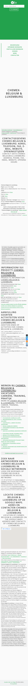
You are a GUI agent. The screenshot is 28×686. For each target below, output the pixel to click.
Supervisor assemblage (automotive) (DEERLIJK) (15, 430)
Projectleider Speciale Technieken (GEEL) (13, 433)
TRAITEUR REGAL (6, 558)
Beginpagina (14, 45)
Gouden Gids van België (10, 682)
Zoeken (14, 51)
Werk (15, 53)
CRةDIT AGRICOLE (12, 555)
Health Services (13, 133)
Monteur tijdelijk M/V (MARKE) (10, 426)
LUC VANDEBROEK (15, 556)
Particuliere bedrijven (15, 49)
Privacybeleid (13, 683)
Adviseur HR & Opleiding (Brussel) (11, 435)
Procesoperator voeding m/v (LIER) (11, 417)
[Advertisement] (14, 25)
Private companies (5, 133)
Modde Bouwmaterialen (14, 561)
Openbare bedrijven (15, 47)
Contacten (15, 55)
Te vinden (14, 9)
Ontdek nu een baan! (14, 453)
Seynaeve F (24, 556)
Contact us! (24, 215)
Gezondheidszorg (17, 130)
